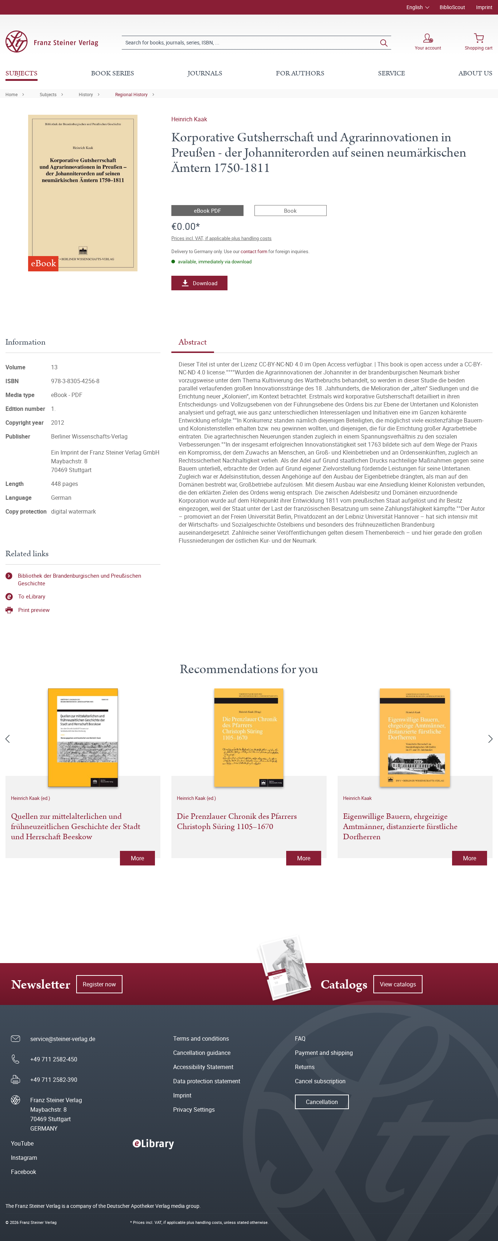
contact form (254, 251)
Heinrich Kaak (189, 119)
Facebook (23, 1172)
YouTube (22, 1143)
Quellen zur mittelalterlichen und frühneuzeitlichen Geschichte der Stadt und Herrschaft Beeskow (75, 827)
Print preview (34, 609)
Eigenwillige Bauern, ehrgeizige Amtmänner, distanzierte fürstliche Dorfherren (400, 827)
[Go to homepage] (51, 41)
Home (11, 94)
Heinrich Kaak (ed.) (30, 798)
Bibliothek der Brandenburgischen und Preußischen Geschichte (79, 579)
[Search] (384, 43)
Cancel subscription (320, 1081)
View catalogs (398, 984)
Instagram (24, 1158)
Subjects (48, 94)
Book (290, 210)
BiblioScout (452, 7)
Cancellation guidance (201, 1053)
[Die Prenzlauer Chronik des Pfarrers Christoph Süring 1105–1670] (248, 737)
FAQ (300, 1038)
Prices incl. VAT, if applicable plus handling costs (221, 238)
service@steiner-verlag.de (62, 1039)
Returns (305, 1067)
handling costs (208, 1222)
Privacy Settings (194, 1109)
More (137, 858)
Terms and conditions (201, 1038)
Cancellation (322, 1102)
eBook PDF (207, 210)
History (86, 94)
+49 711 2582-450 (53, 1059)
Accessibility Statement (203, 1067)
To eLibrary (31, 596)
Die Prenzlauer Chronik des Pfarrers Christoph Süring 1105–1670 (237, 822)
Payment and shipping (324, 1053)
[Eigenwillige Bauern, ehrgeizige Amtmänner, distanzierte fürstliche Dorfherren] (415, 737)
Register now (99, 984)
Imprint (484, 7)
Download (205, 283)
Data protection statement (206, 1081)
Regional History (131, 94)
